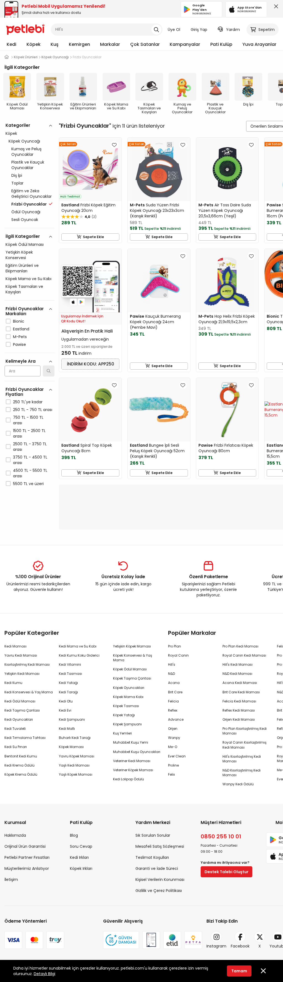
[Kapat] (275, 8)
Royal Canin (178, 655)
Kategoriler (18, 125)
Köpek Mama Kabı (128, 696)
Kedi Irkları (79, 857)
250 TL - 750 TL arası (32, 409)
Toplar (17, 183)
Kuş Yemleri (122, 733)
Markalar (110, 44)
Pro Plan (174, 646)
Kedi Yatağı (68, 682)
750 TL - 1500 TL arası (28, 420)
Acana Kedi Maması (239, 682)
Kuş (55, 44)
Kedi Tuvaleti (15, 728)
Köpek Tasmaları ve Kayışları (24, 289)
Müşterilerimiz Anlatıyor (26, 868)
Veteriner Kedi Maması (131, 761)
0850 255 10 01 (221, 836)
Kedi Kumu (13, 682)
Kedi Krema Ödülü (19, 765)
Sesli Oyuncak (24, 219)
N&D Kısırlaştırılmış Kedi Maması (241, 772)
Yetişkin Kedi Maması (22, 673)
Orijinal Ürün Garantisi (25, 846)
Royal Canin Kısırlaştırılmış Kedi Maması (244, 744)
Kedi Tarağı (68, 692)
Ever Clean (177, 756)
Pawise (19, 344)
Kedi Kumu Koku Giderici (79, 655)
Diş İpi (16, 175)
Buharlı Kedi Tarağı (75, 737)
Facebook (240, 946)
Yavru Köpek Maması (76, 756)
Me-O (172, 746)
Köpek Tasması (126, 706)
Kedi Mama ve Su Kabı (77, 646)
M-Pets (20, 336)
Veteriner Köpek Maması (133, 770)
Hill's (171, 664)
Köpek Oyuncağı (24, 141)
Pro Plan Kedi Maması (240, 646)
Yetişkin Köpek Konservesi (19, 254)
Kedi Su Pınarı (15, 746)
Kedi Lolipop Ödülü (128, 779)
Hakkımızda (15, 835)
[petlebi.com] (6, 57)
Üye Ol (174, 29)
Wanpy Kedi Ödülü (238, 784)
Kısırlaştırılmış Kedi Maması (27, 664)
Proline (173, 765)
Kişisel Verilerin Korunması (159, 879)
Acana (174, 682)
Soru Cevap (81, 846)
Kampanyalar (185, 44)
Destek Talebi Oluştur (226, 872)
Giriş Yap (199, 29)
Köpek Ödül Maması (25, 244)
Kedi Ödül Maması (19, 701)
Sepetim (266, 29)
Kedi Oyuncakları (18, 719)
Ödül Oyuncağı (25, 212)
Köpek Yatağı (124, 715)
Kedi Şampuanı (72, 719)
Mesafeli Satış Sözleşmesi (159, 846)
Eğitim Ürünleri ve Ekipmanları (22, 268)
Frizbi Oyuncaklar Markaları (25, 311)
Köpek (34, 44)
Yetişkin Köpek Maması (132, 646)
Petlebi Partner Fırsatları (26, 857)
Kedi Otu (66, 701)
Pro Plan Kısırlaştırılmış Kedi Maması (244, 731)
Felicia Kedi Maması (239, 701)
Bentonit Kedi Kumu (20, 756)
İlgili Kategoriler (23, 236)
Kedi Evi (65, 710)
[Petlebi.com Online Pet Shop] (25, 29)
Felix (171, 774)
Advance (176, 719)
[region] (29, 328)
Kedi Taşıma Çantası (22, 710)
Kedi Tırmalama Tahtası (25, 737)
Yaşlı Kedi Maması (74, 765)
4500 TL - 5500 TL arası (30, 473)
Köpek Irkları (81, 868)
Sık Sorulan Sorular (152, 835)
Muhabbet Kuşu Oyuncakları (136, 751)
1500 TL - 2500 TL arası (29, 433)
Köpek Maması (71, 746)
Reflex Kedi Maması (238, 710)
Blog (74, 835)
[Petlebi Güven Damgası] (121, 940)
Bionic (18, 321)
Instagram (216, 946)
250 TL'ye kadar (28, 402)
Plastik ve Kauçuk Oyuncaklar (27, 164)
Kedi (11, 44)
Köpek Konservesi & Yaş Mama (132, 657)
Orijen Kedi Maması (238, 719)
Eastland (21, 329)
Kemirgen (79, 44)
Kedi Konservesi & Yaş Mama (28, 692)
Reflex (172, 710)
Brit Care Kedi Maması (241, 692)
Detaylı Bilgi (44, 973)
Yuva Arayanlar (259, 44)
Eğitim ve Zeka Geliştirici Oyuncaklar (31, 193)
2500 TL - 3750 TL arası (30, 446)
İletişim (11, 879)
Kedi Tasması (70, 673)
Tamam (239, 971)
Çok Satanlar (145, 44)
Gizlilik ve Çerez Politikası (158, 890)
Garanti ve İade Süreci (156, 868)
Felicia (173, 701)
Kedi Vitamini (70, 664)
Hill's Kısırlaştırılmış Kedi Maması (241, 759)
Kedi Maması (15, 646)
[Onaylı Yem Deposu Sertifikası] (151, 940)
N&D (171, 673)
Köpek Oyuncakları (128, 687)
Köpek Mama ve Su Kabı (28, 278)
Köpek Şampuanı (127, 724)
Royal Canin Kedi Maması (244, 655)
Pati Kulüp (221, 44)
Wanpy (174, 737)
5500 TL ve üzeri (28, 483)
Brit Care (175, 692)
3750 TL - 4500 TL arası (30, 459)
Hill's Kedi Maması (237, 664)
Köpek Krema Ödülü (20, 774)
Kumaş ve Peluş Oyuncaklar (26, 151)
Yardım (233, 29)
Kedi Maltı (67, 728)
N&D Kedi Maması (237, 673)
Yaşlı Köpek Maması (75, 774)
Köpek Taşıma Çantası (132, 678)
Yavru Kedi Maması (20, 655)
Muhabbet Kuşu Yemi (130, 742)
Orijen (172, 728)
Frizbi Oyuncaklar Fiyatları (25, 391)
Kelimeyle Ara (21, 361)
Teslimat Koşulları (152, 857)
